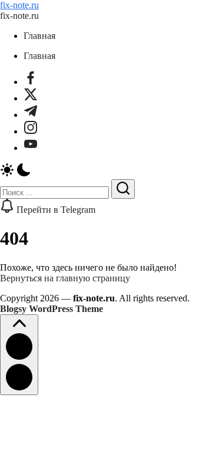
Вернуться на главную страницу (65, 278)
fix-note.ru (19, 5)
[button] (106, 171)
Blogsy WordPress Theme (51, 309)
